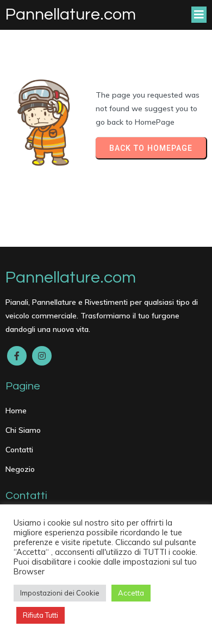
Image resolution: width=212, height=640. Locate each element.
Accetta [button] (131, 592)
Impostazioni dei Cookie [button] (59, 592)
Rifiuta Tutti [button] (40, 615)
